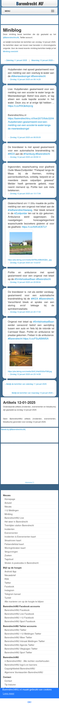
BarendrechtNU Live (14, 517)
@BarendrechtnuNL (11, 37)
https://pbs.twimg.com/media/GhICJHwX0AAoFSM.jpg (30, 371)
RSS (7, 578)
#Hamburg (29, 153)
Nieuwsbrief (10, 575)
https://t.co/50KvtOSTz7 (34, 226)
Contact (8, 680)
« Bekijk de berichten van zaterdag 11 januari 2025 (26, 384)
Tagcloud (9, 559)
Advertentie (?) (29, 482)
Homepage (10, 499)
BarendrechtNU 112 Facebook (19, 617)
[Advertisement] (33, 19)
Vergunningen (11, 551)
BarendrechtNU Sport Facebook (20, 621)
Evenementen (11, 532)
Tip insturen (10, 684)
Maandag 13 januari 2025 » (42, 60)
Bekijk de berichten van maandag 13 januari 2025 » (33, 392)
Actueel (8, 502)
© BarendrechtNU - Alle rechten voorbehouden (27, 660)
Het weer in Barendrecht (16, 521)
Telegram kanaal (13, 593)
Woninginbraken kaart (15, 547)
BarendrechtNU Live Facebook (19, 613)
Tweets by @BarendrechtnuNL (13, 429)
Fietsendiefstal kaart (14, 544)
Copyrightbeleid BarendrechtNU (20, 668)
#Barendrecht (38, 76)
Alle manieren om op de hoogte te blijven (24, 601)
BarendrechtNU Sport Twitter (18, 652)
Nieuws (8, 506)
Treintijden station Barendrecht (19, 525)
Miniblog (9, 514)
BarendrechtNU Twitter (15, 629)
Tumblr (8, 597)
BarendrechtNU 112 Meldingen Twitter (23, 633)
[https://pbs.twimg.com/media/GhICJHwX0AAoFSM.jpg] (21, 355)
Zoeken (8, 555)
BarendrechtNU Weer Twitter (18, 637)
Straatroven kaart (13, 540)
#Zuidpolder (20, 213)
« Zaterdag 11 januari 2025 (16, 60)
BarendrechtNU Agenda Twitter (19, 644)
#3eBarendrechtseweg (20, 210)
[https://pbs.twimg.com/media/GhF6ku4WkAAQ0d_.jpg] (21, 243)
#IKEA (11, 153)
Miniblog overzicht (10, 51)
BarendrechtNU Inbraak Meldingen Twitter (25, 641)
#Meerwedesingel (20, 76)
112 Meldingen (12, 510)
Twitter (8, 582)
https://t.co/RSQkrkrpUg (20, 106)
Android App (10, 571)
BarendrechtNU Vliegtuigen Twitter (21, 648)
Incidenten (10, 529)
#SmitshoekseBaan (25, 279)
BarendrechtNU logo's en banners (21, 664)
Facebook (9, 586)
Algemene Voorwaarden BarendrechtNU (24, 672)
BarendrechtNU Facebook (17, 610)
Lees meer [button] (8, 693)
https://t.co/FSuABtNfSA (36, 338)
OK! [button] (29, 702)
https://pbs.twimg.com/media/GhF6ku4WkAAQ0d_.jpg (30, 259)
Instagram (9, 590)
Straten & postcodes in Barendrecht (22, 562)
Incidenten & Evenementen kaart (20, 536)
